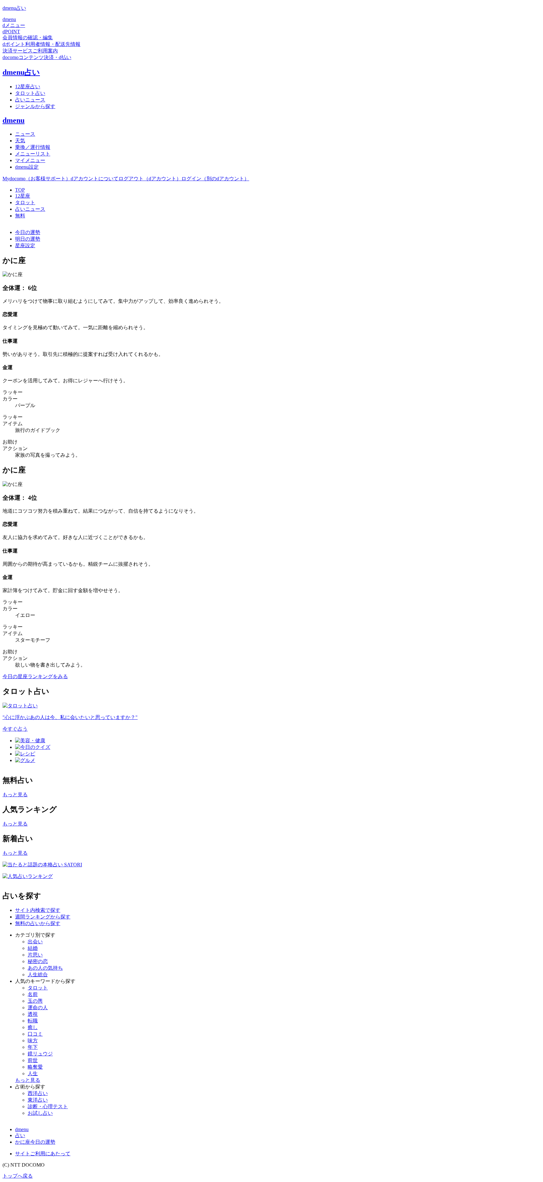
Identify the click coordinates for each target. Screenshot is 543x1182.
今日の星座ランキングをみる (35, 676)
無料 (20, 215)
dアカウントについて (94, 178)
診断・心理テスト (48, 1106)
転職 (33, 1020)
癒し (33, 1027)
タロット (25, 202)
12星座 (22, 196)
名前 (33, 994)
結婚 (33, 948)
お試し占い (40, 1113)
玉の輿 (35, 1001)
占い (20, 1135)
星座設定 (25, 245)
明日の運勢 (27, 239)
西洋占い (38, 1093)
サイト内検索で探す (37, 910)
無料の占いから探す (37, 923)
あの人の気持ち (45, 968)
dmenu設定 (27, 167)
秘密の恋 (38, 961)
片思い (35, 954)
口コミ (35, 1034)
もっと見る (15, 794)
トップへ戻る (18, 1176)
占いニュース (30, 209)
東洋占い (38, 1100)
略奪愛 (35, 1067)
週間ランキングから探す (42, 916)
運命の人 (38, 1007)
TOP (20, 190)
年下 (33, 1047)
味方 (33, 1040)
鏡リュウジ (40, 1053)
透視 (33, 1014)
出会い (35, 941)
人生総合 (38, 974)
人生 (33, 1073)
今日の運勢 (27, 232)
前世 (33, 1060)
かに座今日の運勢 (35, 1142)
